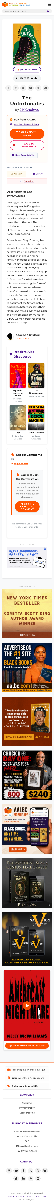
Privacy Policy (27, 1108)
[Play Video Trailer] (27, 1005)
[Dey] (18, 418)
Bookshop (29, 181)
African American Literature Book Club (27, 1196)
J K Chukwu (29, 110)
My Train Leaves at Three (18, 393)
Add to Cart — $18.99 (28, 134)
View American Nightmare (29, 1045)
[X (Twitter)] (30, 1170)
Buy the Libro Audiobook (26, 124)
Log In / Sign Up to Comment (27, 507)
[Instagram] (9, 1170)
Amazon (18, 174)
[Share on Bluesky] (31, 88)
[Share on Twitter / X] (38, 88)
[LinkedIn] (23, 1178)
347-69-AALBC (28, 1151)
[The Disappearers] (36, 376)
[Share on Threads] (23, 88)
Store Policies (27, 1112)
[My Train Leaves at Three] (18, 376)
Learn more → (24, 338)
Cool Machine (36, 432)
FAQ (27, 1141)
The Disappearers (36, 391)
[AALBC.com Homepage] (16, 4)
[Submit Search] (48, 11)
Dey (18, 432)
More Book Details (24, 155)
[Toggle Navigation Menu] (49, 4)
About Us (27, 1103)
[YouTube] (16, 1170)
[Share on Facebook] (8, 88)
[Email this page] (46, 88)
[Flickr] (38, 1178)
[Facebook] (23, 1170)
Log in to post (21, 464)
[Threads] (38, 1170)
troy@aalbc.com (28, 1146)
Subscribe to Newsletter (27, 1131)
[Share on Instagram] (16, 88)
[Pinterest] (30, 1178)
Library (39, 174)
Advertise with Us (27, 1136)
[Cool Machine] (36, 418)
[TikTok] (16, 1178)
